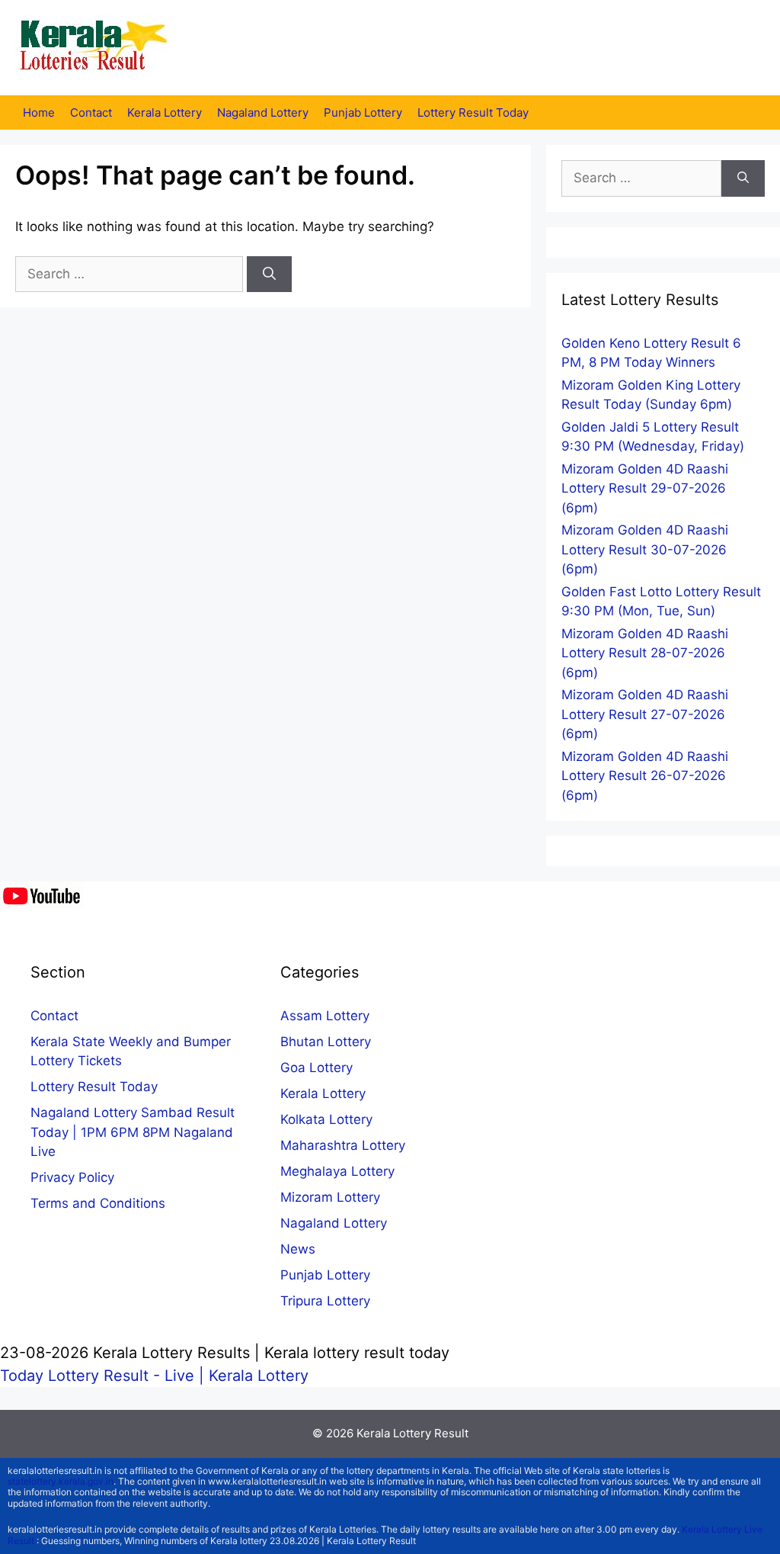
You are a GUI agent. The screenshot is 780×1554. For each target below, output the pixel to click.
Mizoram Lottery (330, 1197)
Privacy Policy (72, 1177)
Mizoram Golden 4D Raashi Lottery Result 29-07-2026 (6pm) (644, 488)
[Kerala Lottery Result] (95, 46)
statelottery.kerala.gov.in (60, 1481)
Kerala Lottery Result (412, 1433)
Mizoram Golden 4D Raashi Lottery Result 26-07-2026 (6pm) (644, 776)
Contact (91, 112)
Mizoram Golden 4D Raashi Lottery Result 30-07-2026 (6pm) (644, 549)
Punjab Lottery (363, 112)
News (297, 1249)
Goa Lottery (316, 1067)
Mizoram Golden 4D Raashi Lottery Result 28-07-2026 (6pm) (644, 653)
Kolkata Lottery (326, 1119)
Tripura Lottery (325, 1300)
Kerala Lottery (164, 112)
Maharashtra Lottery (342, 1145)
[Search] (269, 274)
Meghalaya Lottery (337, 1171)
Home (39, 112)
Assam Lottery (324, 1015)
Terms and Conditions (97, 1203)
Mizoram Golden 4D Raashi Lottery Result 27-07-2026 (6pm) (644, 714)
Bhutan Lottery (325, 1041)
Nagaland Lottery (262, 112)
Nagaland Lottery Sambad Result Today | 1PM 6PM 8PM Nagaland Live (132, 1132)
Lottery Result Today (473, 112)
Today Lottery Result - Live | (104, 1375)
